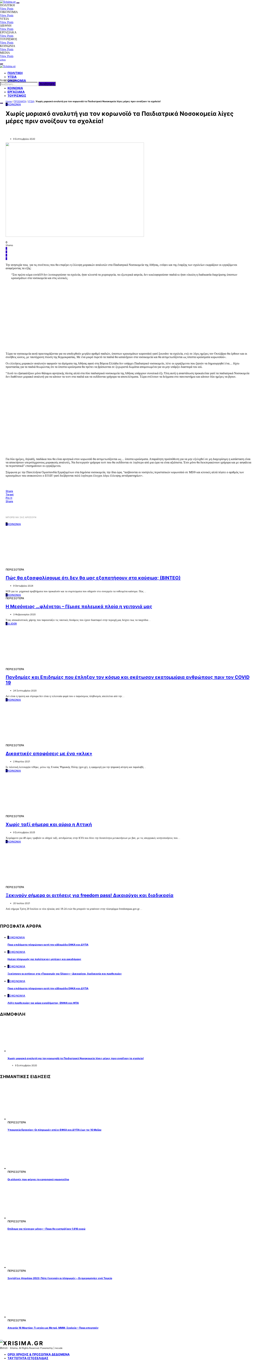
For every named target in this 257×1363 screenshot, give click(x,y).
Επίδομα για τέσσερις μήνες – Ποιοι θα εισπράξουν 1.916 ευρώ (46, 1228)
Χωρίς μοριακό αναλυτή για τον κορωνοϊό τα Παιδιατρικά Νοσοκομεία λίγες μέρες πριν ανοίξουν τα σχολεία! (76, 1058)
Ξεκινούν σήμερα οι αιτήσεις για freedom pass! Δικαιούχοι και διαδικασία (89, 895)
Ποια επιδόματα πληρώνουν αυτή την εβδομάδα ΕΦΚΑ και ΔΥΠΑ (48, 944)
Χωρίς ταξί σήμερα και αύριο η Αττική (49, 824)
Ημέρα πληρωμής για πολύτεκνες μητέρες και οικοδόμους (44, 959)
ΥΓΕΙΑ (31, 101)
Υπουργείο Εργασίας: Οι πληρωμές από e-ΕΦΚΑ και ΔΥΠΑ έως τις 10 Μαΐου (54, 1129)
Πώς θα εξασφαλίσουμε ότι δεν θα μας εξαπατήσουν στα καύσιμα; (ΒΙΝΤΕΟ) (93, 578)
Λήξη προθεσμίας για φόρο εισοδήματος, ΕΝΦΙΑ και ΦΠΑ (43, 1002)
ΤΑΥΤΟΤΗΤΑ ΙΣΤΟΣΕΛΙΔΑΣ (28, 1358)
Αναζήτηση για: (8, 80)
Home (9, 101)
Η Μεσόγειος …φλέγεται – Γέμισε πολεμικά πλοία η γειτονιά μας (79, 606)
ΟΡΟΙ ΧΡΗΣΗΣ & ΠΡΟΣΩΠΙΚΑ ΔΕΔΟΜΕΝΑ (39, 1354)
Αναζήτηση (47, 83)
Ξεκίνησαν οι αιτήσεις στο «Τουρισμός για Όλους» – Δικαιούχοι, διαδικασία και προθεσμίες (65, 973)
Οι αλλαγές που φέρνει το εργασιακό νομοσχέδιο (38, 1179)
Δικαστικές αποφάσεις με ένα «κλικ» (49, 753)
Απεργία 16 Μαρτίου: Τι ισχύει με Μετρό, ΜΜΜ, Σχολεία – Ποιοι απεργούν (53, 1327)
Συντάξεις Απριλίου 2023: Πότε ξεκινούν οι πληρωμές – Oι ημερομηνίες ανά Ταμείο (60, 1278)
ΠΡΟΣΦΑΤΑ (20, 101)
